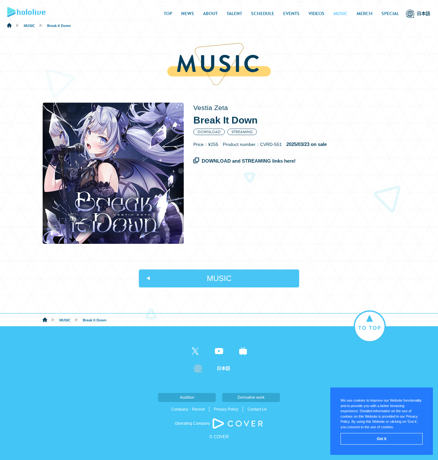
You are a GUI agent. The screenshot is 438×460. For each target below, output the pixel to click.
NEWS (187, 13)
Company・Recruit (188, 409)
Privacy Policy (226, 409)
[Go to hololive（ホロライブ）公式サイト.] (9, 26)
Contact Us (257, 409)
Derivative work (251, 397)
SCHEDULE (262, 13)
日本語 (423, 13)
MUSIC (340, 13)
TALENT (234, 13)
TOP (168, 13)
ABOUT (210, 13)
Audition (187, 397)
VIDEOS (316, 13)
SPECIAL (390, 13)
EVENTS (291, 13)
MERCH (365, 13)
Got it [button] (381, 439)
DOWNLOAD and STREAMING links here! (249, 161)
